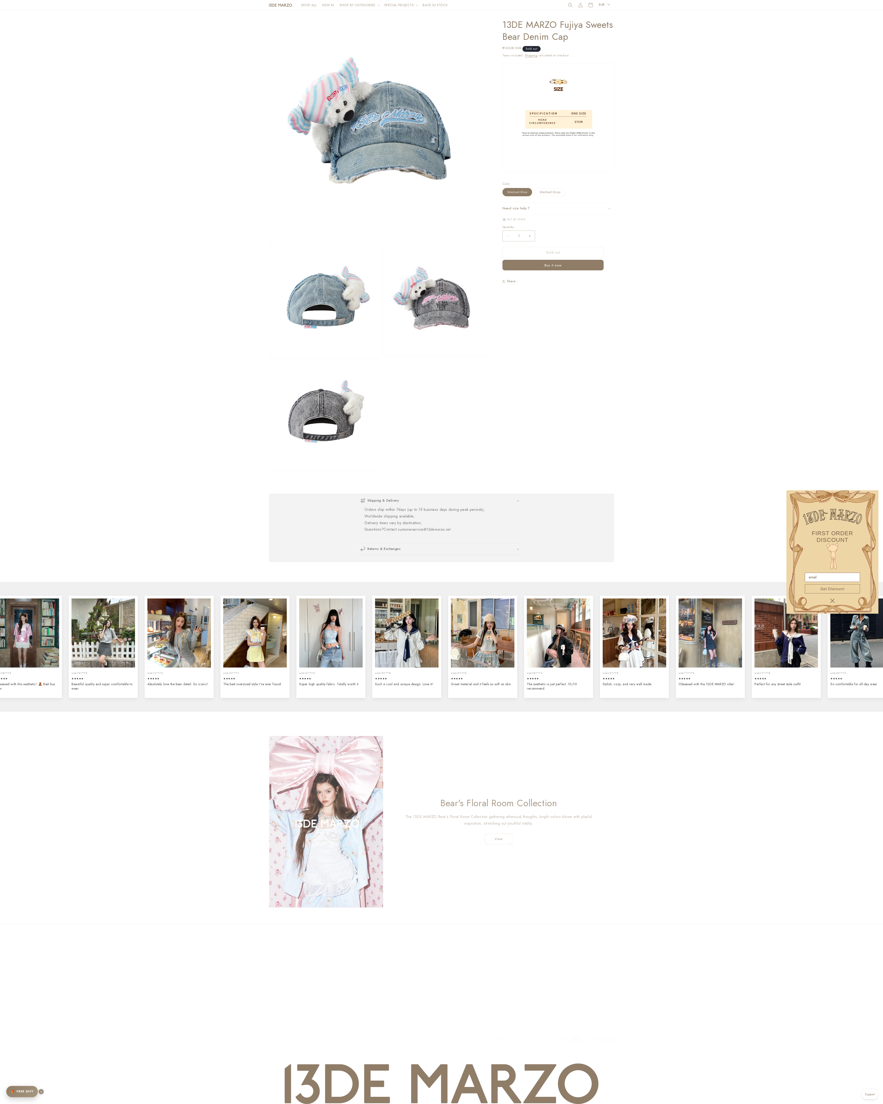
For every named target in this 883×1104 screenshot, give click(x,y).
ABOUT (361, 947)
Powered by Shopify (309, 1052)
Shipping (531, 55)
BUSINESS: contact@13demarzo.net (468, 947)
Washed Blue (519, 193)
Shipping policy (403, 1052)
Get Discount (832, 588)
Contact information (430, 1052)
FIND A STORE (366, 963)
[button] (359, 5)
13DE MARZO (288, 1052)
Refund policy (334, 1052)
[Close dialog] (832, 600)
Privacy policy (355, 1052)
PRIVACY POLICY (282, 971)
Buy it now (553, 265)
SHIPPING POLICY (283, 947)
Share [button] (511, 281)
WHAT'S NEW (366, 955)
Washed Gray (552, 193)
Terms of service (379, 1052)
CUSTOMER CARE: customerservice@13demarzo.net (480, 955)
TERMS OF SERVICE (284, 963)
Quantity (508, 227)
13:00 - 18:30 (452, 971)
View (499, 837)
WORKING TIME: (454, 963)
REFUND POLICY (281, 955)
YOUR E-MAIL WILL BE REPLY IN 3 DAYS (471, 979)
